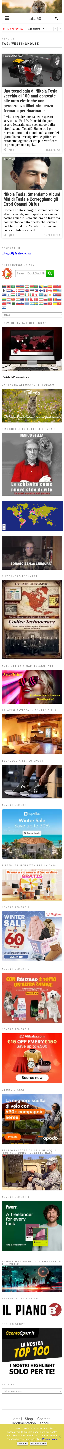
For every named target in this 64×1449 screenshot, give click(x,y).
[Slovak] (18, 303)
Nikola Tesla (52, 235)
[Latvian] (59, 295)
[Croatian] (8, 290)
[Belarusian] (32, 286)
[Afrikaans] (4, 286)
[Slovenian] (22, 303)
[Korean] (45, 295)
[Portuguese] (50, 299)
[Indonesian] (22, 295)
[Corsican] (4, 290)
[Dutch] (22, 290)
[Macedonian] (13, 299)
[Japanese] (36, 295)
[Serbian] (8, 303)
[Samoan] (4, 303)
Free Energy (52, 149)
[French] (45, 290)
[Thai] (45, 303)
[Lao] (55, 295)
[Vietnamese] (59, 303)
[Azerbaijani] (22, 286)
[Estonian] (32, 290)
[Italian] (32, 295)
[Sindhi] (13, 303)
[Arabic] (13, 286)
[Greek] (59, 290)
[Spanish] (32, 303)
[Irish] (27, 295)
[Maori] (22, 299)
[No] (59, 1436)
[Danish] (18, 290)
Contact (43, 1419)
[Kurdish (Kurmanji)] (50, 295)
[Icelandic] (18, 295)
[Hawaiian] (4, 295)
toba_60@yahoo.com (16, 253)
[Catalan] (50, 286)
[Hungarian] (13, 295)
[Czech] (13, 290)
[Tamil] (41, 303)
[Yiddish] (4, 307)
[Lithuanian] (4, 299)
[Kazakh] (41, 295)
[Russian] (59, 299)
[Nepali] (32, 299)
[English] (27, 290)
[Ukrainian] (55, 303)
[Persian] (41, 299)
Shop (29, 1419)
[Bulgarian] (45, 286)
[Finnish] (41, 290)
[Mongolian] (27, 299)
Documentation (24, 1423)
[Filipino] (36, 290)
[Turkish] (50, 303)
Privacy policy (49, 1439)
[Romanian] (55, 299)
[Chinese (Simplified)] (55, 286)
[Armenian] (18, 286)
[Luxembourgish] (8, 299)
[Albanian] (8, 286)
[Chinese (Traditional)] (59, 286)
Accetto (22, 1443)
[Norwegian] (36, 299)
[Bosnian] (41, 286)
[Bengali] (36, 286)
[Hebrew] (8, 295)
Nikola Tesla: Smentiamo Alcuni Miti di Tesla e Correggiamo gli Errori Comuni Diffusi (32, 199)
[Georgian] (50, 290)
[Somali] (27, 303)
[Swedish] (36, 303)
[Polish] (45, 299)
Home (15, 1419)
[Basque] (27, 286)
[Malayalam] (18, 299)
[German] (55, 290)
